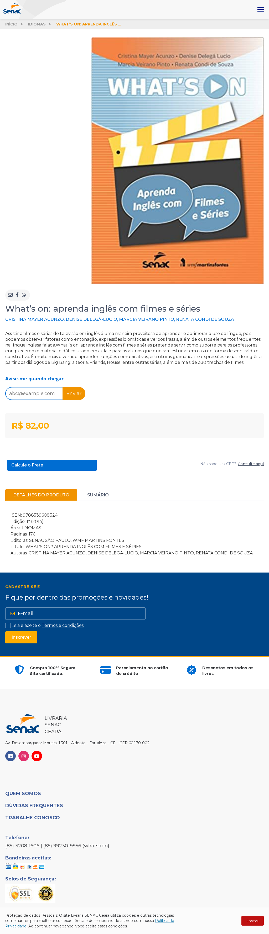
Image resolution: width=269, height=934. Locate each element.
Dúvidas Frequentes (34, 806)
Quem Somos (23, 793)
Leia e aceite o (48, 625)
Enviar (73, 393)
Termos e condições (63, 625)
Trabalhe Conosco (32, 818)
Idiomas (37, 24)
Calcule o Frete (27, 465)
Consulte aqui (251, 463)
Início (11, 24)
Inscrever (21, 637)
